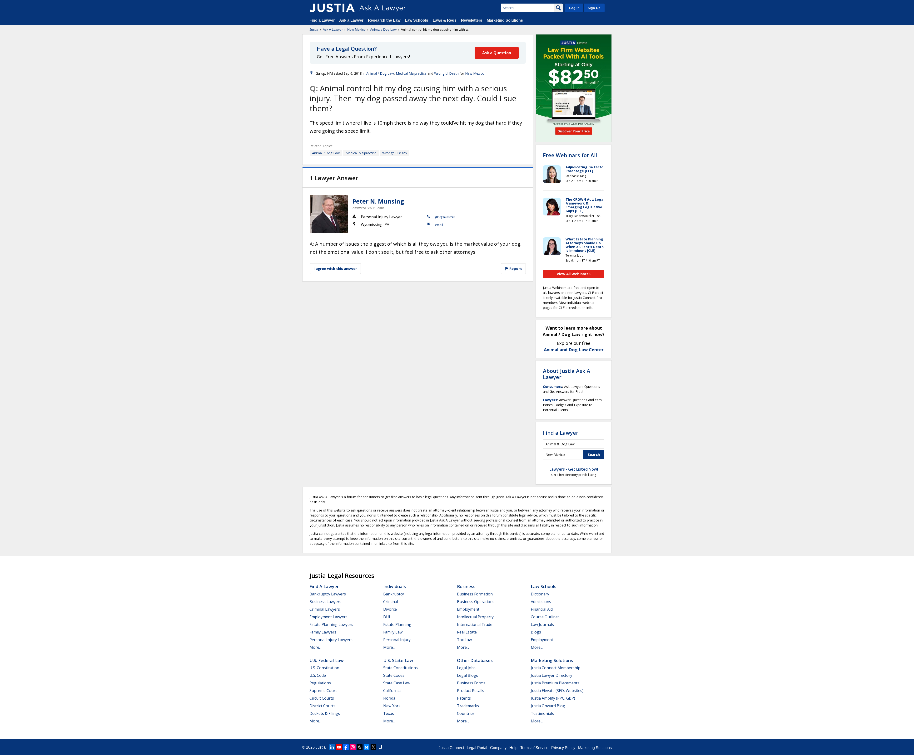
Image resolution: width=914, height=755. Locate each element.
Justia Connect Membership (555, 667)
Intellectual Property (475, 616)
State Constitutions (400, 667)
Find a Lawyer (322, 20)
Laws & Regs (445, 20)
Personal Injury (397, 639)
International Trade (474, 624)
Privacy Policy (563, 748)
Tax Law (464, 639)
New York (392, 705)
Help (513, 748)
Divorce (390, 609)
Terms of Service (534, 748)
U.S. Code (317, 675)
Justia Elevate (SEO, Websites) (557, 690)
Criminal (390, 601)
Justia (313, 29)
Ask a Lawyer (351, 20)
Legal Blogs (467, 675)
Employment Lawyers (328, 616)
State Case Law (396, 683)
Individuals (394, 586)
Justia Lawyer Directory (551, 675)
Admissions (541, 601)
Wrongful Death (446, 73)
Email (439, 225)
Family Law (392, 632)
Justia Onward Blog (548, 705)
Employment (468, 609)
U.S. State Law (398, 660)
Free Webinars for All (570, 155)
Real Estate (467, 632)
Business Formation (475, 594)
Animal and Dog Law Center (574, 349)
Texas (388, 713)
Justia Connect (451, 748)
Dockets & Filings (324, 713)
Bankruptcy (393, 594)
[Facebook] (346, 747)
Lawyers (550, 400)
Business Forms (471, 683)
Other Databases (475, 660)
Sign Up (594, 8)
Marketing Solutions (505, 20)
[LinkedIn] (332, 747)
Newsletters (471, 20)
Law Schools (416, 20)
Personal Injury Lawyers (331, 639)
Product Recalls (470, 690)
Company (498, 748)
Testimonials (542, 713)
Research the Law (384, 20)
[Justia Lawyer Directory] (380, 747)
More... (315, 647)
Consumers (552, 386)
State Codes (393, 675)
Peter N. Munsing (378, 201)
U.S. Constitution (324, 667)
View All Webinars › (574, 273)
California (392, 690)
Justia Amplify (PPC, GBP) (553, 698)
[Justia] (332, 8)
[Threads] (360, 747)
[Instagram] (353, 747)
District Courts (322, 705)
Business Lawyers (325, 601)
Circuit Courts (321, 698)
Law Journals (542, 624)
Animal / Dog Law (383, 29)
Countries (466, 713)
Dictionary (540, 594)
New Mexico (356, 29)
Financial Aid (542, 609)
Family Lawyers (322, 632)
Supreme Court (323, 690)
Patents (464, 698)
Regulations (320, 683)
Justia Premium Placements (555, 683)
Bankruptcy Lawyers (327, 594)
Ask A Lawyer (333, 29)
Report (515, 268)
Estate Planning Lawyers (331, 624)
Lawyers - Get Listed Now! (574, 469)
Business (466, 586)
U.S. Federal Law (326, 660)
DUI (386, 616)
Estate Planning (397, 624)
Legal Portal (477, 748)
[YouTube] (339, 747)
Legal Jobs (466, 667)
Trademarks (468, 705)
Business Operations (475, 601)
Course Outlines (545, 616)
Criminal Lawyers (324, 609)
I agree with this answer (335, 268)
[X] (373, 747)
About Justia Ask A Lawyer (566, 373)
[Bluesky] (366, 747)
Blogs (536, 632)
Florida (389, 698)
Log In (574, 8)
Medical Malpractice (411, 73)
